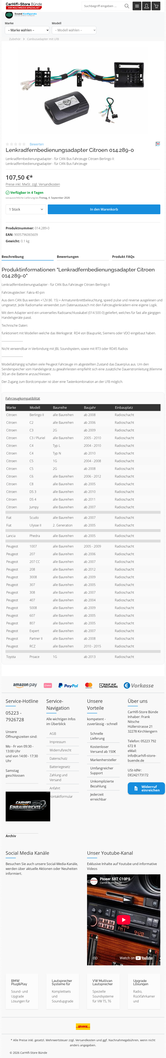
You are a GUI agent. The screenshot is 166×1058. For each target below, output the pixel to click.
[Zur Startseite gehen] (24, 6)
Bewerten (37, 144)
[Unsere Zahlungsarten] (83, 684)
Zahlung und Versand (58, 777)
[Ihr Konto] (146, 6)
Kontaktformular (61, 796)
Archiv (11, 836)
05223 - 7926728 (15, 716)
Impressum (58, 742)
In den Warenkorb (104, 209)
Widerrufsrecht (60, 750)
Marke (9, 23)
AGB (53, 733)
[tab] (28, 257)
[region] (83, 90)
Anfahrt (55, 788)
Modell (56, 23)
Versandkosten (86, 1040)
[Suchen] (127, 6)
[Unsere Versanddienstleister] (83, 1025)
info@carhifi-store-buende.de (142, 758)
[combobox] (102, 6)
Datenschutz (58, 758)
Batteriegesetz (60, 767)
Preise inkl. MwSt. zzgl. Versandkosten (33, 184)
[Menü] (137, 6)
